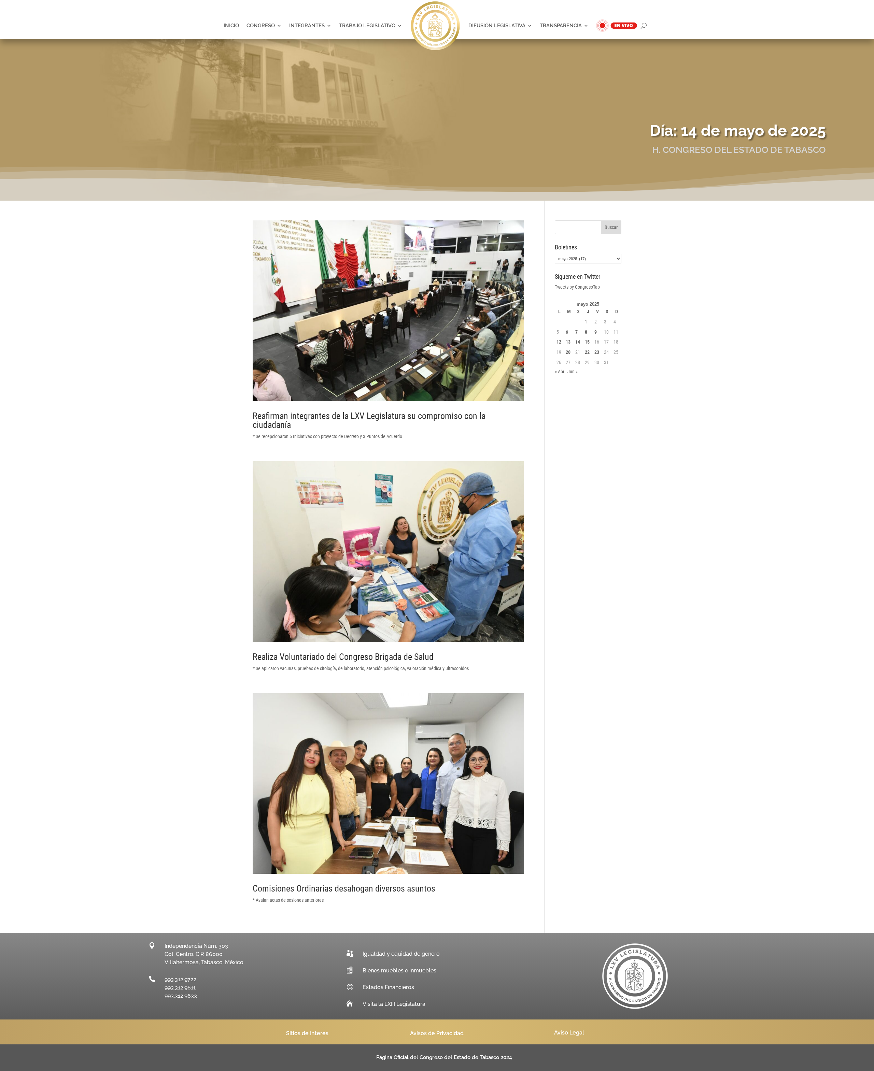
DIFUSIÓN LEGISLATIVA (496, 25)
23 (596, 352)
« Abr (559, 371)
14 (577, 342)
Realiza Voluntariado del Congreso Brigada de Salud (343, 657)
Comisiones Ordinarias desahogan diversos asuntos (344, 888)
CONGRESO (260, 25)
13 (568, 342)
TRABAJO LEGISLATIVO (367, 25)
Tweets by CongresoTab (577, 287)
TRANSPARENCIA (561, 25)
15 (587, 342)
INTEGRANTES (307, 25)
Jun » (572, 371)
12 (558, 342)
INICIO (231, 25)
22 (587, 352)
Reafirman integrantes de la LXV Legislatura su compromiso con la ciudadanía (369, 420)
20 (568, 352)
